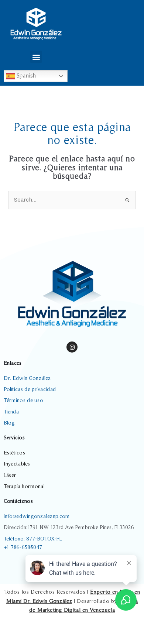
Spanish (25, 75)
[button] (36, 57)
